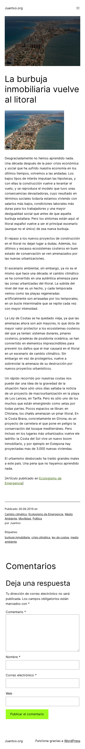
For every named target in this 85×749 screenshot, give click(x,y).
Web (9, 693)
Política (37, 518)
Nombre (13, 657)
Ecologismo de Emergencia (45, 514)
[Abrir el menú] (78, 8)
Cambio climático (16, 514)
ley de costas (60, 537)
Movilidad (25, 518)
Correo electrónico (21, 675)
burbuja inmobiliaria (17, 537)
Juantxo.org (14, 8)
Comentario (16, 612)
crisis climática (40, 537)
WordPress (72, 741)
